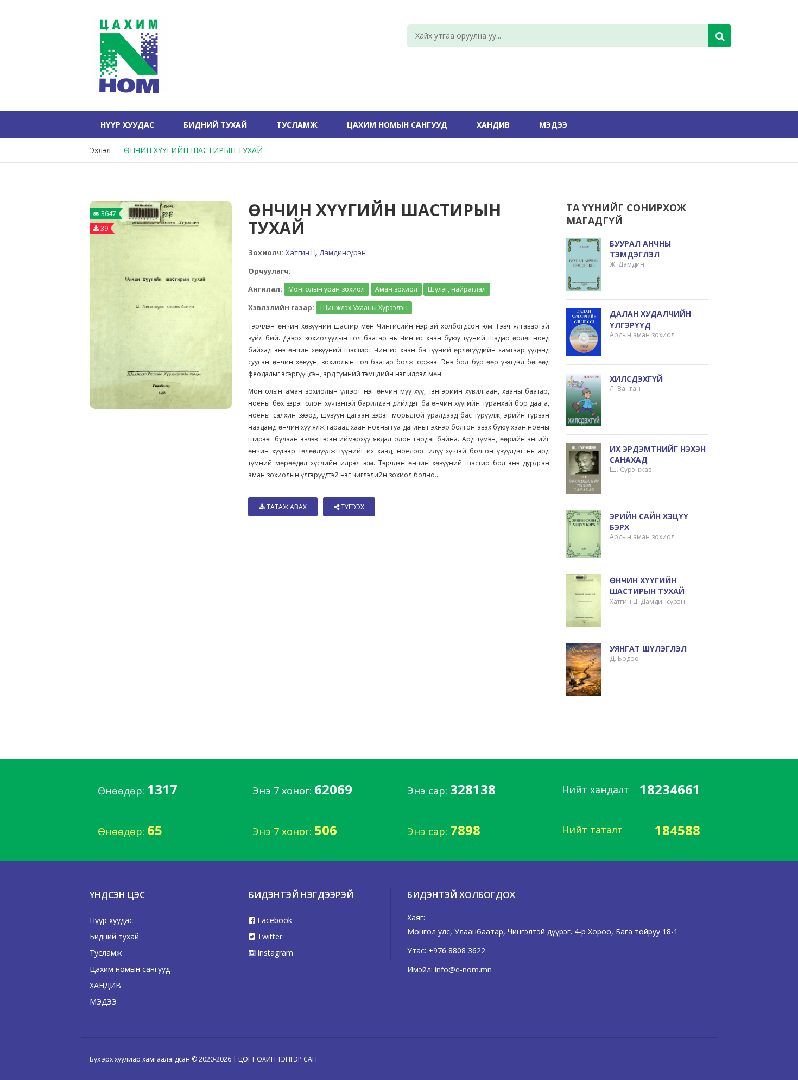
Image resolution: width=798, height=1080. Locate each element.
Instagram (274, 953)
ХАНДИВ (493, 124)
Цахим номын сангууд (397, 124)
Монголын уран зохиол (326, 289)
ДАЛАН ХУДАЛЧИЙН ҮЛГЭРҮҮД (650, 319)
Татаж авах (286, 506)
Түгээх (351, 506)
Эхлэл (100, 150)
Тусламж (297, 124)
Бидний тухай (215, 124)
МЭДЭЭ (553, 124)
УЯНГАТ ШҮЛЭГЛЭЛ (648, 648)
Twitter (268, 936)
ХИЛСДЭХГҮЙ (636, 379)
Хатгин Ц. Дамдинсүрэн (326, 252)
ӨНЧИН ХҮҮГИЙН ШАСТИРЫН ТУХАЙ (193, 150)
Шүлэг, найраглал (457, 289)
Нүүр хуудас (127, 124)
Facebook (273, 920)
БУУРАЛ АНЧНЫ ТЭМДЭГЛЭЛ (640, 249)
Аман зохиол (396, 289)
